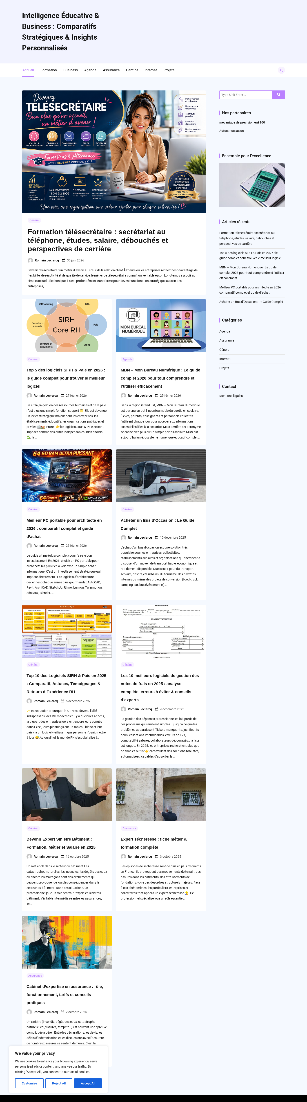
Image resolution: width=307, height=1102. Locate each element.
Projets (168, 70)
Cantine (132, 70)
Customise (29, 1083)
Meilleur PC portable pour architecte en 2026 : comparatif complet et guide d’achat (64, 528)
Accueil (28, 70)
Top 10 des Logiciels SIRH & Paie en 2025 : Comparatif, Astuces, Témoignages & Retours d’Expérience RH (66, 683)
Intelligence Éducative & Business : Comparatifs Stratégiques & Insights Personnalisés (60, 31)
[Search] (278, 94)
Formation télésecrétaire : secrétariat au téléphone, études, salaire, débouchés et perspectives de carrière (98, 240)
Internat (151, 70)
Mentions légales (231, 396)
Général (34, 220)
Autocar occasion (231, 131)
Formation (48, 70)
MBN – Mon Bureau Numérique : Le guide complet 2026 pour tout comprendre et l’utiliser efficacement (160, 378)
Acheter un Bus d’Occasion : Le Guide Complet (251, 302)
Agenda (90, 70)
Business (70, 70)
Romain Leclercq (47, 260)
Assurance (111, 70)
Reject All (59, 1083)
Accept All (88, 1083)
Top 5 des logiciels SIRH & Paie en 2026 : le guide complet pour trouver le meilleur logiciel (66, 378)
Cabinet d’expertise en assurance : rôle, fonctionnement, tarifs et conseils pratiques (65, 994)
